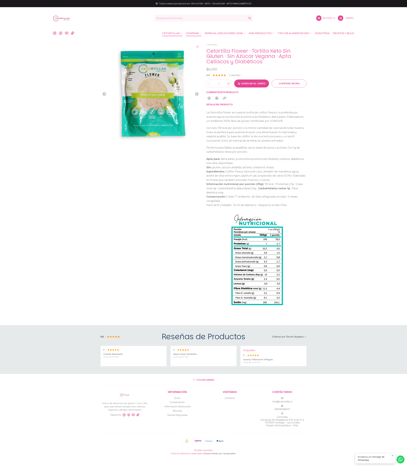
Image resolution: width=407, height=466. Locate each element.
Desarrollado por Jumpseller (220, 453)
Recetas (177, 410)
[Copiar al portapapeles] (224, 98)
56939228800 (282, 409)
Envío (177, 398)
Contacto (230, 398)
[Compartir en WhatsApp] (217, 98)
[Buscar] (249, 18)
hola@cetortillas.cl (282, 401)
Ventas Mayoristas (177, 415)
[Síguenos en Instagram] (54, 33)
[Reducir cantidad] (209, 83)
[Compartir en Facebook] (209, 98)
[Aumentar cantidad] (228, 83)
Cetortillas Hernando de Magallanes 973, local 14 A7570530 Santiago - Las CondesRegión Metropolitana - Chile (282, 421)
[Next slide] (197, 94)
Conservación (177, 402)
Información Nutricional (177, 406)
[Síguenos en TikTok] (72, 33)
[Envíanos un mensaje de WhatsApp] (400, 459)
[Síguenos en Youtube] (66, 33)
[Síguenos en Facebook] (60, 33)
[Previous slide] (103, 94)
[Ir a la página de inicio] (62, 18)
